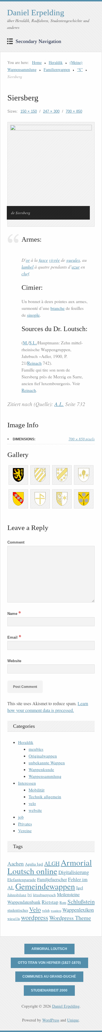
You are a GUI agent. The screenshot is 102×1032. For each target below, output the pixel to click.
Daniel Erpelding (35, 12)
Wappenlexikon (78, 909)
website (35, 810)
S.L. (33, 343)
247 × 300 (51, 111)
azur (76, 267)
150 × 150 (28, 111)
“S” (80, 69)
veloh (46, 910)
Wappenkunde (41, 769)
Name (14, 614)
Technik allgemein (45, 796)
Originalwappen (43, 756)
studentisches (17, 910)
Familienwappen (57, 69)
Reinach (34, 363)
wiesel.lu (13, 918)
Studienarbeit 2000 (49, 990)
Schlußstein (81, 902)
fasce (43, 260)
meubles (36, 749)
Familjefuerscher (52, 879)
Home (37, 62)
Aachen (15, 863)
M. (25, 343)
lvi (29, 894)
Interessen (27, 783)
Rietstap (50, 902)
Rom (63, 902)
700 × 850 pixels (82, 438)
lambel (27, 267)
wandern (56, 911)
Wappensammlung (45, 776)
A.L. (59, 403)
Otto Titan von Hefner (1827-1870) (49, 963)
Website (14, 661)
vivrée (54, 260)
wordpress (34, 917)
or (28, 260)
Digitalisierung (73, 872)
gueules (73, 260)
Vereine (25, 830)
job (21, 817)
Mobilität (36, 790)
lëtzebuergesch (44, 894)
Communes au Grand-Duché (49, 977)
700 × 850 (74, 111)
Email (14, 637)
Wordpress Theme (70, 918)
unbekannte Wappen (47, 762)
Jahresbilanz (16, 894)
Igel (79, 888)
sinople (33, 315)
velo (32, 803)
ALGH (52, 863)
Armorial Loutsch (49, 949)
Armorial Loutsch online (49, 866)
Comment (15, 542)
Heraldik (56, 62)
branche (57, 308)
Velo (35, 909)
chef (25, 273)
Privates (25, 824)
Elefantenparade (21, 879)
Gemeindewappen (45, 886)
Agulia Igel (34, 864)
